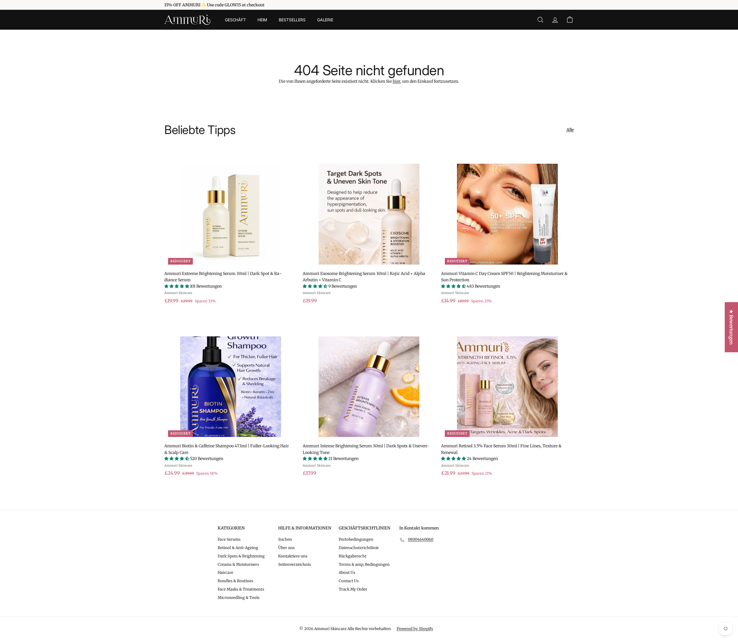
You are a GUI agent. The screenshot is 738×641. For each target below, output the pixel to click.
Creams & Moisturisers (238, 564)
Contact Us (349, 580)
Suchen (285, 539)
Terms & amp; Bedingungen (364, 564)
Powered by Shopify (415, 628)
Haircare (225, 572)
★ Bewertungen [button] (731, 327)
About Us (347, 572)
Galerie (325, 19)
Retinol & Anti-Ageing (238, 547)
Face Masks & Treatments (241, 589)
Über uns (286, 547)
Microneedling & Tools (238, 597)
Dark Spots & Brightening (241, 556)
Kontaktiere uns (292, 556)
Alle (570, 129)
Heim (262, 19)
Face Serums (229, 539)
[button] (177, 286)
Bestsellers (292, 19)
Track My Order (353, 589)
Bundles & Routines (235, 580)
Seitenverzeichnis (294, 564)
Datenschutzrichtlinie (359, 547)
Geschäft (235, 19)
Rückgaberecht (352, 556)
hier (396, 81)
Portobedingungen (356, 539)
